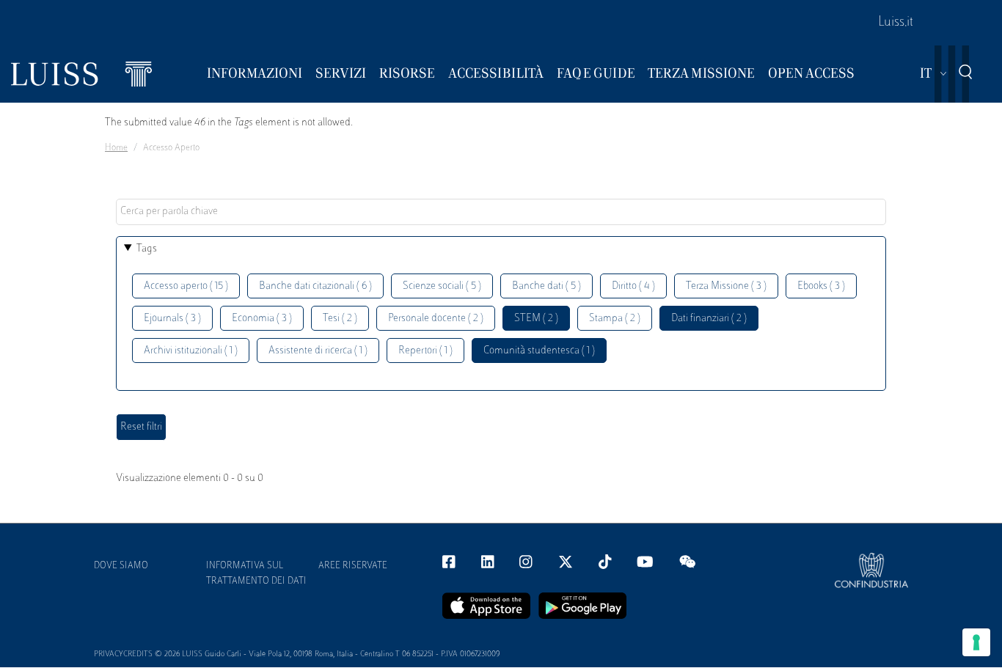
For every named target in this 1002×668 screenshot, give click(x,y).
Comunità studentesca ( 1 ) (539, 350)
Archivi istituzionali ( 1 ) (191, 350)
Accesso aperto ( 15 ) (186, 286)
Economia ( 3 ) (262, 318)
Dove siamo (121, 566)
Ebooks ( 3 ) (821, 286)
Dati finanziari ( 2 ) (709, 318)
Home (116, 148)
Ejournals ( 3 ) (172, 318)
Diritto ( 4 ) (633, 286)
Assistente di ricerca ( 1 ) (317, 350)
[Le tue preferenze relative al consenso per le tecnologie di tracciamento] (976, 642)
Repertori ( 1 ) (425, 350)
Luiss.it (895, 22)
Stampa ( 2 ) (614, 318)
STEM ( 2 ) (536, 318)
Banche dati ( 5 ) (546, 286)
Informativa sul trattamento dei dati (256, 574)
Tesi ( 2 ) (340, 318)
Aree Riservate (352, 566)
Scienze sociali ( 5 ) (442, 286)
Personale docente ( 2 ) (435, 318)
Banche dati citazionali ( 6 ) (315, 286)
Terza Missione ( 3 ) (726, 286)
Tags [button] (146, 248)
